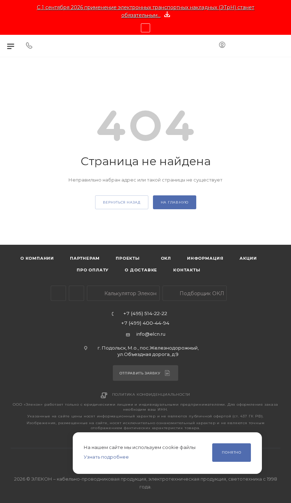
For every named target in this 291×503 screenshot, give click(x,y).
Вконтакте (76, 293)
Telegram (58, 293)
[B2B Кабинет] (222, 46)
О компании (37, 258)
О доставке (141, 269)
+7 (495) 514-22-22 (145, 313)
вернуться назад (122, 202)
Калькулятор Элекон (130, 293)
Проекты (128, 258)
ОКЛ (165, 258)
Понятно (231, 452)
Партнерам (85, 258)
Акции (248, 258)
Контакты (186, 269)
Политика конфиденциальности (151, 394)
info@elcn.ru (150, 334)
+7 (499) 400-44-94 (145, 323)
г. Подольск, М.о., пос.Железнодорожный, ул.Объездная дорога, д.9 (148, 351)
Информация (205, 258)
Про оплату (93, 269)
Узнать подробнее (106, 457)
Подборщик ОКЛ (201, 293)
